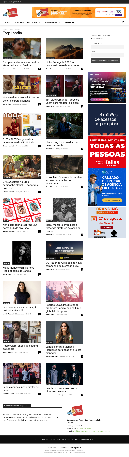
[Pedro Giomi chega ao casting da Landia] (22, 331)
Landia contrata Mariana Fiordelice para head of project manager (63, 350)
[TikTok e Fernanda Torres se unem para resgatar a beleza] (64, 86)
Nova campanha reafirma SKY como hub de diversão (20, 226)
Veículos (6, 220)
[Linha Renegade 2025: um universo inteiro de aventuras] (64, 48)
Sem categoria (50, 258)
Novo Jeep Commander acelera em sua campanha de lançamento (64, 180)
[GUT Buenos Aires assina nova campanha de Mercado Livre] (64, 250)
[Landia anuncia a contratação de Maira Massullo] (22, 292)
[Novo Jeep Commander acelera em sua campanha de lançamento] (64, 164)
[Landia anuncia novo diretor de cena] (22, 373)
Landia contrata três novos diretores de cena (61, 390)
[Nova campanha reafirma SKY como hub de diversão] (22, 210)
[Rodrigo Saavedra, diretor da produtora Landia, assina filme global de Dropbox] (64, 291)
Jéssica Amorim (8, 352)
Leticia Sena (50, 314)
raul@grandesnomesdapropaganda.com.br (91, 431)
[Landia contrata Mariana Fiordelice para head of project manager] (64, 332)
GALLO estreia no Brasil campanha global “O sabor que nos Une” (21, 185)
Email (93, 51)
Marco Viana (7, 69)
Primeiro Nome (96, 43)
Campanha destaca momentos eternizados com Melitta (21, 64)
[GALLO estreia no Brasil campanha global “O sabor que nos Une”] (22, 167)
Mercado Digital (51, 95)
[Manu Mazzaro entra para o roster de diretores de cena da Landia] (64, 210)
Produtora (49, 220)
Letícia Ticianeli (8, 314)
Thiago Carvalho (51, 356)
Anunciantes (7, 58)
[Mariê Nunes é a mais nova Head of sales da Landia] (22, 253)
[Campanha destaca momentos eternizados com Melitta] (22, 48)
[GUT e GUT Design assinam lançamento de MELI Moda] (22, 124)
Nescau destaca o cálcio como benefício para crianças (21, 99)
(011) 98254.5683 (84, 428)
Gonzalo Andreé (8, 146)
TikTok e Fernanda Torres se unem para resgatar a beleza (62, 101)
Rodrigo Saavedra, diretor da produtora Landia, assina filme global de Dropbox (63, 308)
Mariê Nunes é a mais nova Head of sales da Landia (18, 269)
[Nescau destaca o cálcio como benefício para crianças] (22, 85)
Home (5, 29)
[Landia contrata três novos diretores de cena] (64, 374)
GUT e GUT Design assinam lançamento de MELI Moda (19, 141)
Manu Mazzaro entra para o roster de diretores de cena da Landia (63, 228)
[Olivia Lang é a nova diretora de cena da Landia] (64, 126)
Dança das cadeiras (52, 138)
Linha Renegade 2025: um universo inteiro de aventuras (62, 64)
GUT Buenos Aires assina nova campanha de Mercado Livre (64, 264)
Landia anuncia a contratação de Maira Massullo (20, 309)
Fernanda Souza (8, 393)
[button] (123, 22)
